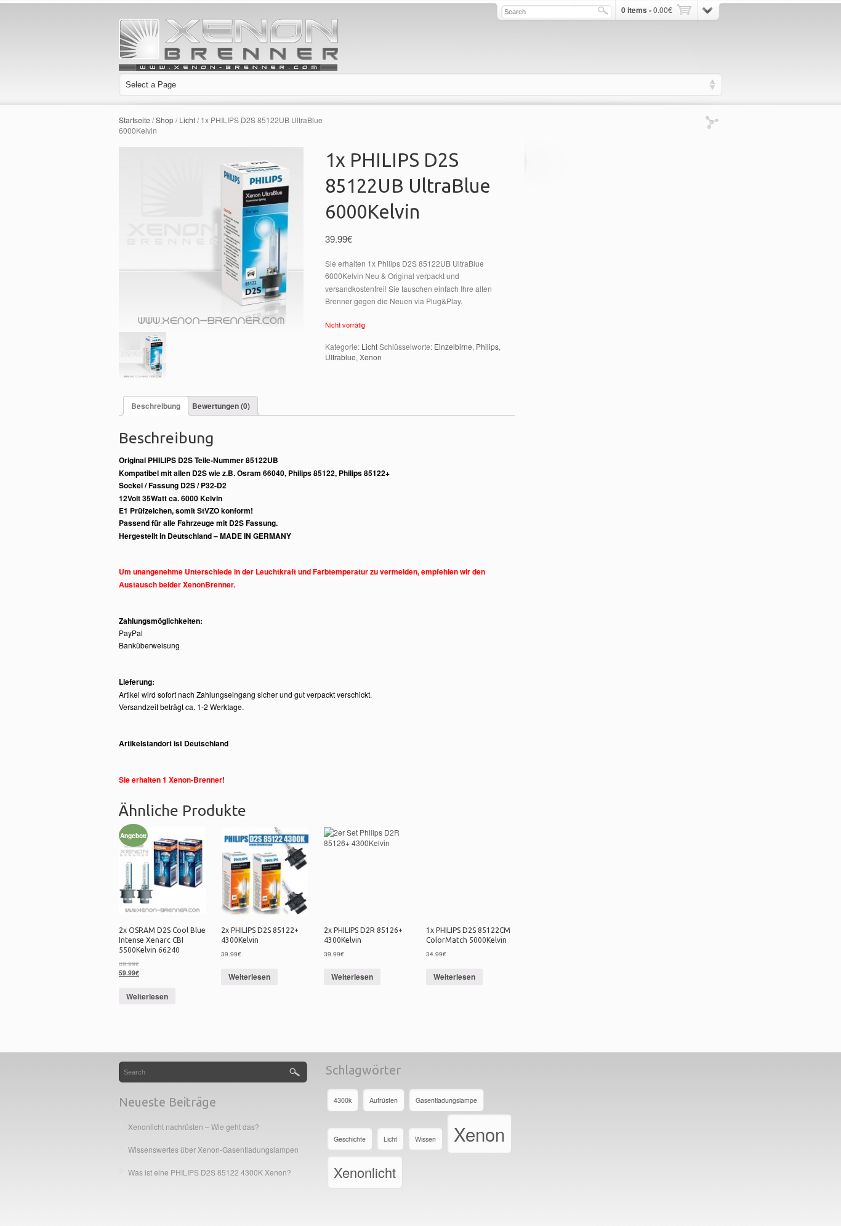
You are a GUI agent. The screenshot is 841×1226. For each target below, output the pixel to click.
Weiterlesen (147, 996)
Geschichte (350, 1138)
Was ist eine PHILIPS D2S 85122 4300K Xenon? (209, 1172)
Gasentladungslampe (446, 1100)
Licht (187, 120)
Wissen (425, 1138)
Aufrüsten (383, 1100)
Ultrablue (340, 357)
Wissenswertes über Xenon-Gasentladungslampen (213, 1149)
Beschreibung (155, 405)
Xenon (371, 357)
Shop (165, 120)
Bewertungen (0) (221, 405)
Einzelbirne (453, 346)
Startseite (134, 120)
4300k (343, 1100)
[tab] (155, 406)
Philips (487, 346)
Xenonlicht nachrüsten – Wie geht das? (193, 1126)
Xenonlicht (365, 1172)
